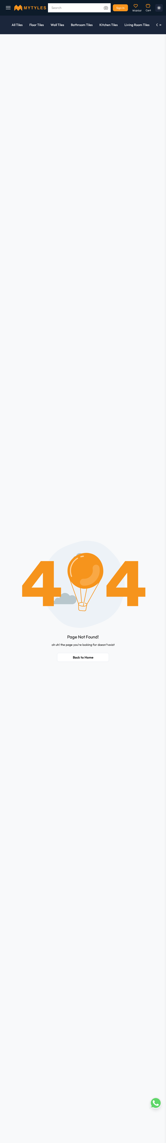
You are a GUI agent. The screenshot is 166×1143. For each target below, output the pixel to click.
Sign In (120, 8)
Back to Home (83, 657)
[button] (83, 584)
